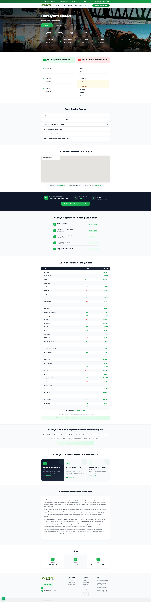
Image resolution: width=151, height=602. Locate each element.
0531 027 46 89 (75, 1)
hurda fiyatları (81, 417)
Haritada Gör (64, 1)
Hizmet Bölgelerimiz (67, 5)
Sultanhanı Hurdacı (71, 589)
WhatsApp (85, 1)
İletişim (86, 5)
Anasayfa (58, 5)
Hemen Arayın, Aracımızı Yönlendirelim (76, 203)
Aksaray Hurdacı (61, 185)
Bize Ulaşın (59, 25)
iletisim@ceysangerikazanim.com (102, 1)
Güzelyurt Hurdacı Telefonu (101, 5)
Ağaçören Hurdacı (71, 588)
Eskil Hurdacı (70, 580)
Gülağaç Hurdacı (71, 582)
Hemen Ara (47, 25)
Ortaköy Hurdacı (71, 586)
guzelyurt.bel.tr (98, 185)
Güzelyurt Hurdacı (48, 584)
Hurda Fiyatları (78, 5)
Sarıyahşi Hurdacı (71, 584)
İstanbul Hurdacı (86, 582)
